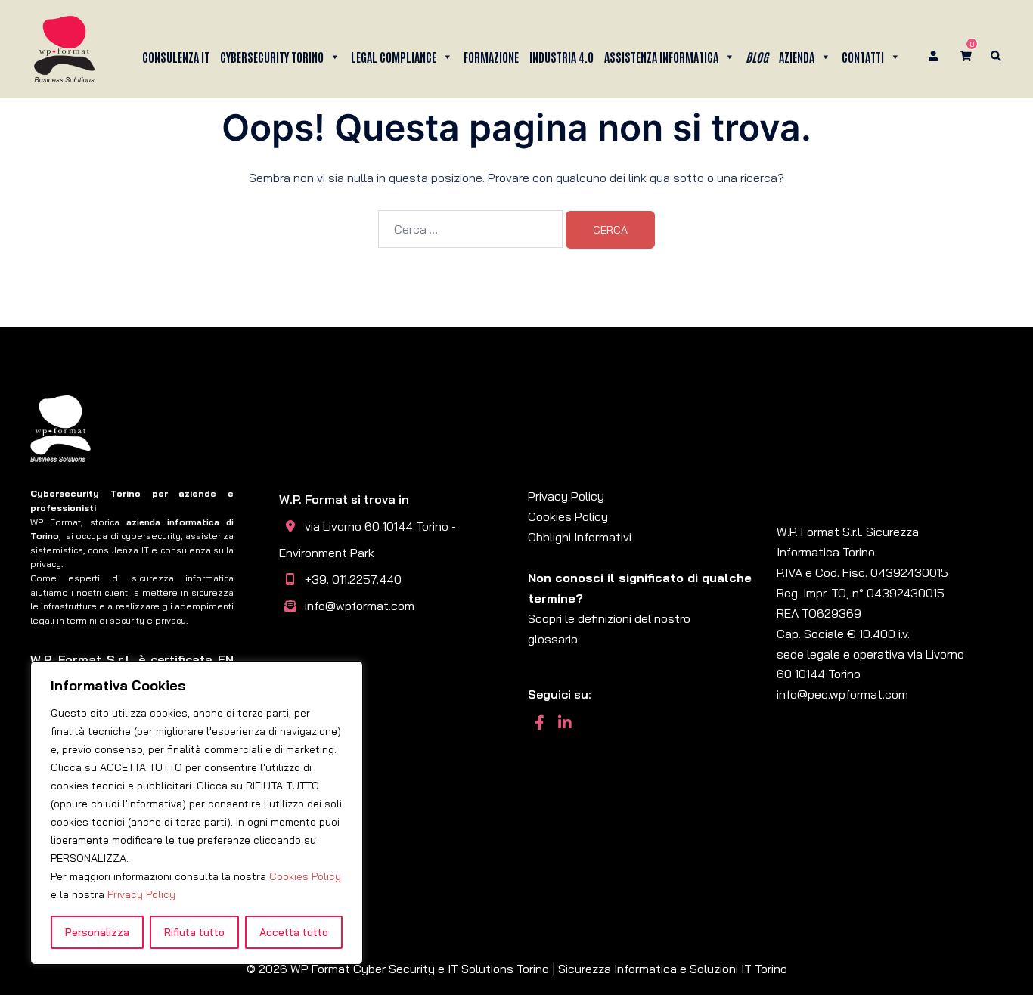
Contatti (863, 56)
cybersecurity (151, 535)
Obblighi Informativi (579, 536)
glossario (553, 638)
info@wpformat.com (359, 605)
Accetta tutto (293, 932)
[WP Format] (64, 47)
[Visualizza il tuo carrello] (966, 56)
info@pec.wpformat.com (842, 694)
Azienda (796, 56)
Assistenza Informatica (661, 56)
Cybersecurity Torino (272, 56)
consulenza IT (118, 550)
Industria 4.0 (561, 56)
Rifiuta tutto (194, 932)
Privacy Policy (141, 894)
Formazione (491, 56)
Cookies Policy (305, 876)
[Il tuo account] (935, 57)
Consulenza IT (175, 56)
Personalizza (97, 932)
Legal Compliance (393, 56)
